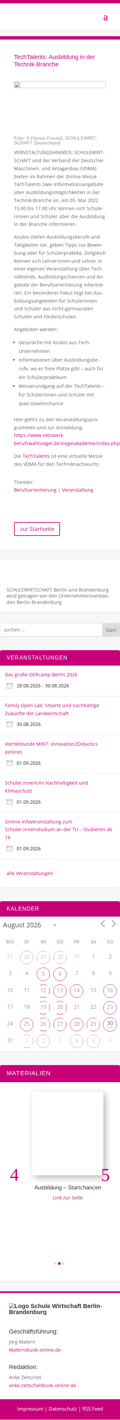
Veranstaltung (77, 490)
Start (111, 630)
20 (60, 1007)
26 (43, 1024)
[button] (14, 1175)
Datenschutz (63, 1408)
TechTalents (36, 456)
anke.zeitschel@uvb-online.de (42, 1385)
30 (60, 957)
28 (27, 957)
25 (27, 1024)
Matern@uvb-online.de (35, 1350)
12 (43, 990)
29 (43, 957)
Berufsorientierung (35, 490)
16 (110, 990)
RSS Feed (92, 1408)
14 (77, 990)
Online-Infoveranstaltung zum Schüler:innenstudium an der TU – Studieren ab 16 (58, 829)
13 (60, 990)
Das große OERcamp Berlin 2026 (41, 674)
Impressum (30, 1408)
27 (60, 1024)
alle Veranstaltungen (30, 873)
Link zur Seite (64, 1197)
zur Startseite (37, 529)
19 (43, 1007)
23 (110, 1007)
